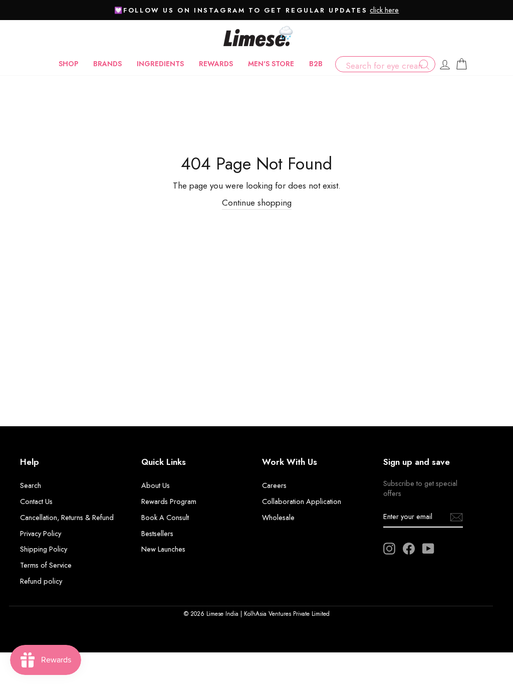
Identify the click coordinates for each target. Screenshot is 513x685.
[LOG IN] (445, 64)
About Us (155, 485)
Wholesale (278, 517)
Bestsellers (157, 534)
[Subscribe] (456, 516)
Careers (274, 485)
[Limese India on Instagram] (389, 549)
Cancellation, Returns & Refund (67, 517)
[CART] (461, 64)
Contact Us (36, 501)
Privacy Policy (40, 534)
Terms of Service (46, 565)
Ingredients (160, 64)
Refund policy (41, 581)
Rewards (216, 64)
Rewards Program (168, 501)
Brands (107, 64)
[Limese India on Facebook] (409, 549)
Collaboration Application (301, 501)
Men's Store (271, 64)
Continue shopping (257, 203)
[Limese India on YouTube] (428, 549)
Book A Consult (165, 517)
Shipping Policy (43, 549)
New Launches (163, 549)
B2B (316, 64)
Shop (68, 64)
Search (30, 485)
